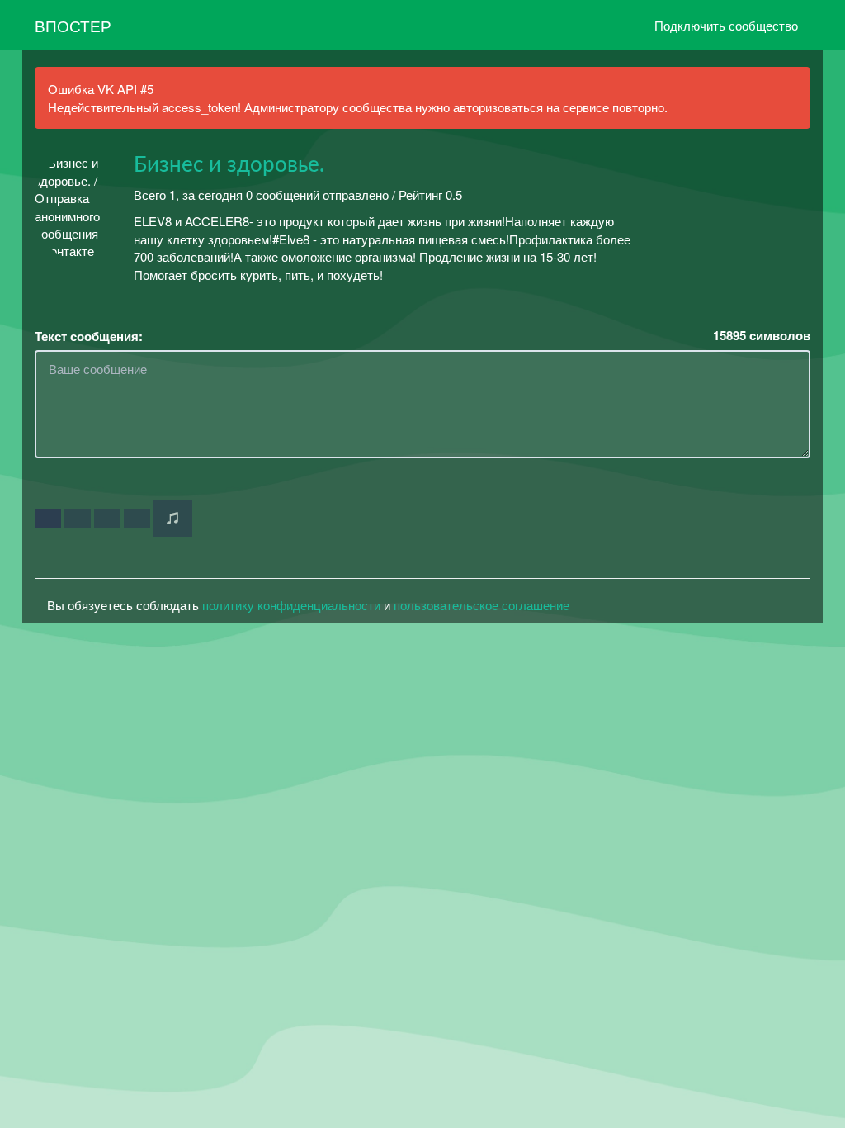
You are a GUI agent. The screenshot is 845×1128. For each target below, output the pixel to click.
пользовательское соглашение (481, 605)
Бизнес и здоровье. (229, 165)
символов (761, 335)
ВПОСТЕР (73, 25)
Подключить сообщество (726, 25)
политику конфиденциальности (291, 605)
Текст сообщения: (89, 336)
